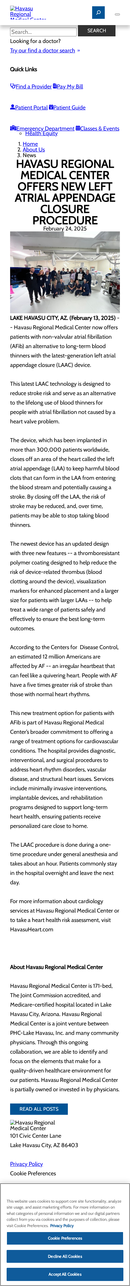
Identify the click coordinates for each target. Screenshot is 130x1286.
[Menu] (117, 14)
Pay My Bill (70, 86)
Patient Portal (31, 107)
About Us (34, 149)
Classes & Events (99, 128)
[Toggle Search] (98, 12)
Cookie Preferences (65, 1238)
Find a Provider (34, 86)
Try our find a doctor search (42, 50)
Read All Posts (39, 1109)
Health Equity (41, 133)
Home (30, 143)
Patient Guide (69, 107)
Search (96, 31)
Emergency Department (45, 128)
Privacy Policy (26, 1164)
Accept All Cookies (65, 1274)
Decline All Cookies (65, 1256)
